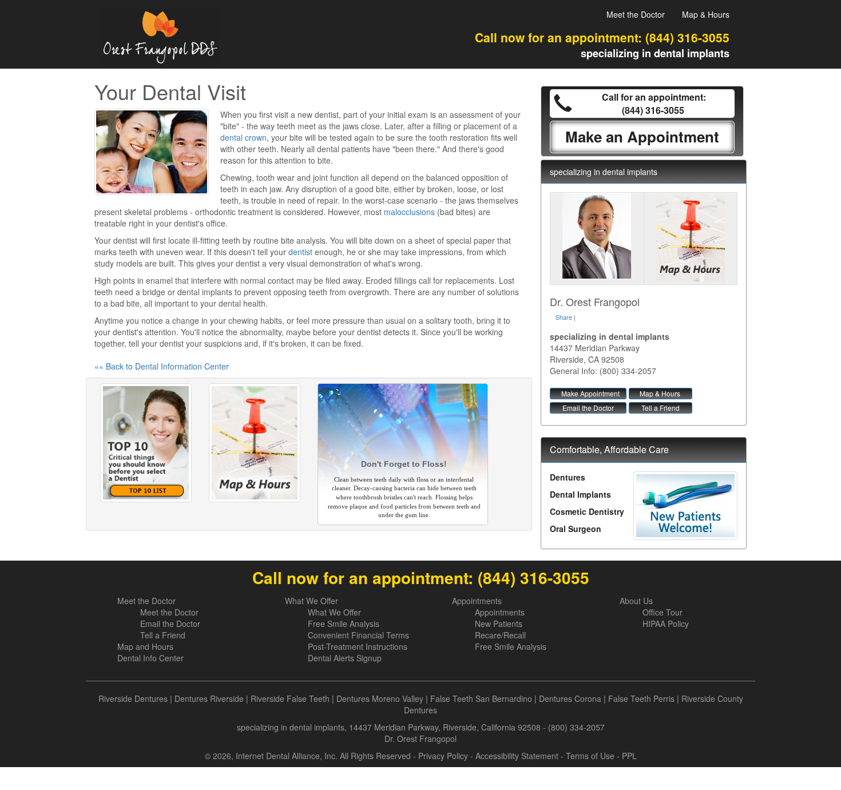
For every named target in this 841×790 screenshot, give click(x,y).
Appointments (477, 600)
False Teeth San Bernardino (481, 698)
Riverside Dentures (133, 698)
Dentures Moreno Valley (379, 698)
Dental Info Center (150, 658)
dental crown (243, 137)
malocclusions (409, 211)
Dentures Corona (570, 698)
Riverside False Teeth (290, 698)
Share (564, 316)
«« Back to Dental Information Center (161, 366)
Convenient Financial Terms (358, 635)
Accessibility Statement (516, 755)
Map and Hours (145, 646)
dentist (300, 251)
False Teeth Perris (641, 698)
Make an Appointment (642, 136)
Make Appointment (590, 393)
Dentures (567, 477)
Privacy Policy (443, 755)
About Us (636, 600)
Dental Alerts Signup (345, 658)
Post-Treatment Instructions (357, 646)
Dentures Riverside (209, 698)
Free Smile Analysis (343, 623)
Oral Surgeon (575, 528)
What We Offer (311, 600)
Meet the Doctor (635, 14)
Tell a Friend (660, 407)
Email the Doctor (588, 407)
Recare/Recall (500, 635)
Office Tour (662, 612)
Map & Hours (705, 14)
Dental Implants (580, 494)
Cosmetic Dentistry (587, 511)
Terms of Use (590, 755)
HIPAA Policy (665, 623)
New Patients (498, 623)
